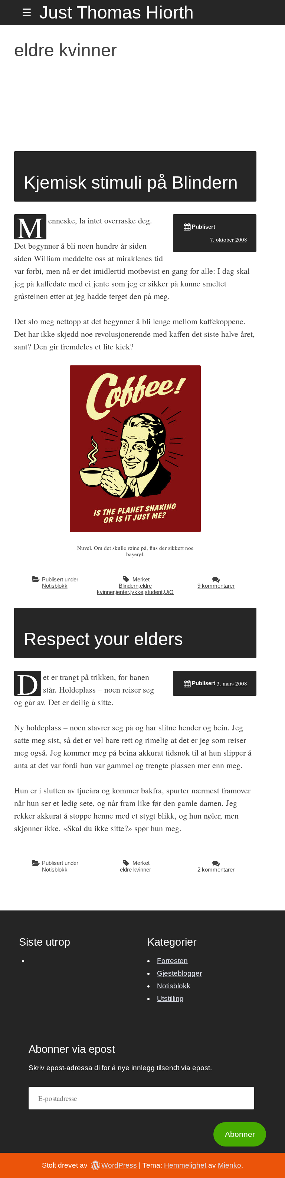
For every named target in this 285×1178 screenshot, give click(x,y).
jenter (122, 592)
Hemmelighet (185, 1165)
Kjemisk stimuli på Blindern (131, 182)
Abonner (240, 1134)
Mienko (229, 1165)
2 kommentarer (216, 869)
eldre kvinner (135, 869)
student (154, 592)
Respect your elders (103, 639)
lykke (136, 592)
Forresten (172, 961)
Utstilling (170, 998)
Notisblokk (55, 586)
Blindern (128, 586)
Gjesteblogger (179, 973)
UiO (169, 592)
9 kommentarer (216, 586)
